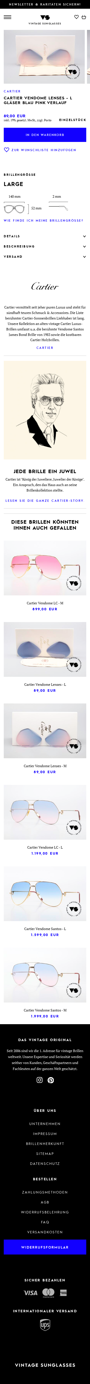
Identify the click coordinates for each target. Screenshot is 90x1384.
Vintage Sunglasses (44, 23)
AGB (45, 1202)
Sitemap (45, 1153)
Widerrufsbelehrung (45, 1212)
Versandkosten (45, 1232)
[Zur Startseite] (45, 17)
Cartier (45, 348)
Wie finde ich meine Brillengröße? (43, 220)
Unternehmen (45, 1123)
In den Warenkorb (45, 135)
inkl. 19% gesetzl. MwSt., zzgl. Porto (28, 120)
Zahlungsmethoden (45, 1192)
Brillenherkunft (45, 1143)
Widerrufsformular (45, 1247)
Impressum (45, 1133)
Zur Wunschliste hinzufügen (44, 150)
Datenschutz (45, 1163)
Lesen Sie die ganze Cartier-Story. (45, 501)
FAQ (45, 1222)
